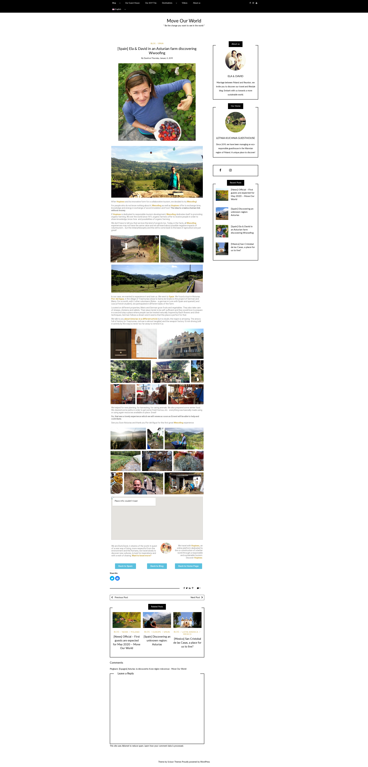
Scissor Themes (174, 762)
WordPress (205, 762)
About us (196, 3)
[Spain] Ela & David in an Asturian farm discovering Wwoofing (242, 229)
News (125, 632)
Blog (114, 3)
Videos (184, 3)
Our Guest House (132, 3)
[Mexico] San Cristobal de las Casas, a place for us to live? (187, 643)
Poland (135, 632)
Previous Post (121, 597)
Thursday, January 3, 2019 (162, 58)
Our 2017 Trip (150, 3)
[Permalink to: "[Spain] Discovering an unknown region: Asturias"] (157, 620)
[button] (125, 566)
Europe (157, 632)
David (146, 58)
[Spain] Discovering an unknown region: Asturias (157, 640)
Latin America (190, 632)
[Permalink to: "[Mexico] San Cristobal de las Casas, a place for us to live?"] (187, 620)
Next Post (195, 597)
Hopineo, (195, 546)
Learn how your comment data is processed (163, 746)
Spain (160, 44)
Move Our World (184, 21)
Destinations (167, 3)
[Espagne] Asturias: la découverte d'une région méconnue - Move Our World (152, 669)
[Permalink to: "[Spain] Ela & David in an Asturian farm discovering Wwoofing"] (157, 102)
